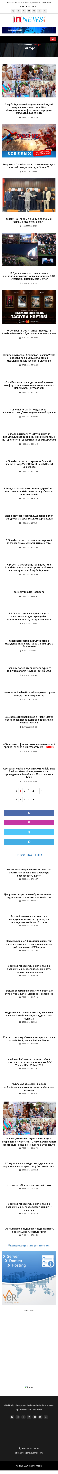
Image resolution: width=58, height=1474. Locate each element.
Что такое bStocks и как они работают (29, 1185)
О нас (17, 3)
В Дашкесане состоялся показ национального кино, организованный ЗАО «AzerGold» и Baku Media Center (29, 276)
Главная (10, 3)
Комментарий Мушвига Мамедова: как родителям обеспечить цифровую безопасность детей (29, 872)
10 (28, 799)
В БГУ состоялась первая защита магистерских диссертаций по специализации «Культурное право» (29, 616)
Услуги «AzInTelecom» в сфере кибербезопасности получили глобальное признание (29, 1087)
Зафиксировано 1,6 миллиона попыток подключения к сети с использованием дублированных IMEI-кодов (29, 944)
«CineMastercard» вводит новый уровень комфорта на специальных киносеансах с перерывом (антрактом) (29, 385)
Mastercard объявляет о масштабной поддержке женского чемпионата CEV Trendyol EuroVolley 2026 (29, 1062)
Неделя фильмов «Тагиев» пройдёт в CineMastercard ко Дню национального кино (29, 332)
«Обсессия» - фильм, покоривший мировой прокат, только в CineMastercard (29, 745)
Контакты (25, 3)
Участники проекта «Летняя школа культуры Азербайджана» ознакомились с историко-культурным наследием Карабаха (29, 436)
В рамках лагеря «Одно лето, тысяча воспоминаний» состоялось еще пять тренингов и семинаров (29, 968)
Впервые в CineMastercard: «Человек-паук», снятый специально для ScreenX (29, 166)
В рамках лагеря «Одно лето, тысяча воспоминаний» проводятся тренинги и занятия (29, 1206)
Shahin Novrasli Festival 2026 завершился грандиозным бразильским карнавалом (29, 517)
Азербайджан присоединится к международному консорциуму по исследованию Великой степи (29, 919)
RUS (34, 6)
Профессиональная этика (40, 3)
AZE (22, 6)
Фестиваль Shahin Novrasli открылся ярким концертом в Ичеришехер (29, 694)
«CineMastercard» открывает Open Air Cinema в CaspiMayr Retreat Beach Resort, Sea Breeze (29, 464)
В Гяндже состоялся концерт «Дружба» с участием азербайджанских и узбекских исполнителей (29, 491)
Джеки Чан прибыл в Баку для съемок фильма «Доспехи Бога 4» (29, 220)
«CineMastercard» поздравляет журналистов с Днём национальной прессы (29, 411)
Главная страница (24, 45)
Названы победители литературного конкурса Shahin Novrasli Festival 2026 (29, 669)
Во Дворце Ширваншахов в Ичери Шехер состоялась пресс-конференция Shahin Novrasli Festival (29, 719)
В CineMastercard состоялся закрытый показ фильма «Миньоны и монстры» (29, 541)
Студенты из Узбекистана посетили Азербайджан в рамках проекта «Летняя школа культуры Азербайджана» (29, 567)
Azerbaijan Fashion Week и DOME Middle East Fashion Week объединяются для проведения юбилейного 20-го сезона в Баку (29, 773)
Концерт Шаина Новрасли (29, 591)
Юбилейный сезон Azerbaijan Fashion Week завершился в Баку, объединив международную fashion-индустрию (29, 358)
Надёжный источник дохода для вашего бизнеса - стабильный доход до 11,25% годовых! (29, 1015)
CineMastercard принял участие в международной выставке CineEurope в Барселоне (29, 643)
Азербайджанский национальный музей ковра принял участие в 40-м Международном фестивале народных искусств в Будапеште (29, 108)
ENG (28, 6)
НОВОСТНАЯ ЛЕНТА (29, 855)
